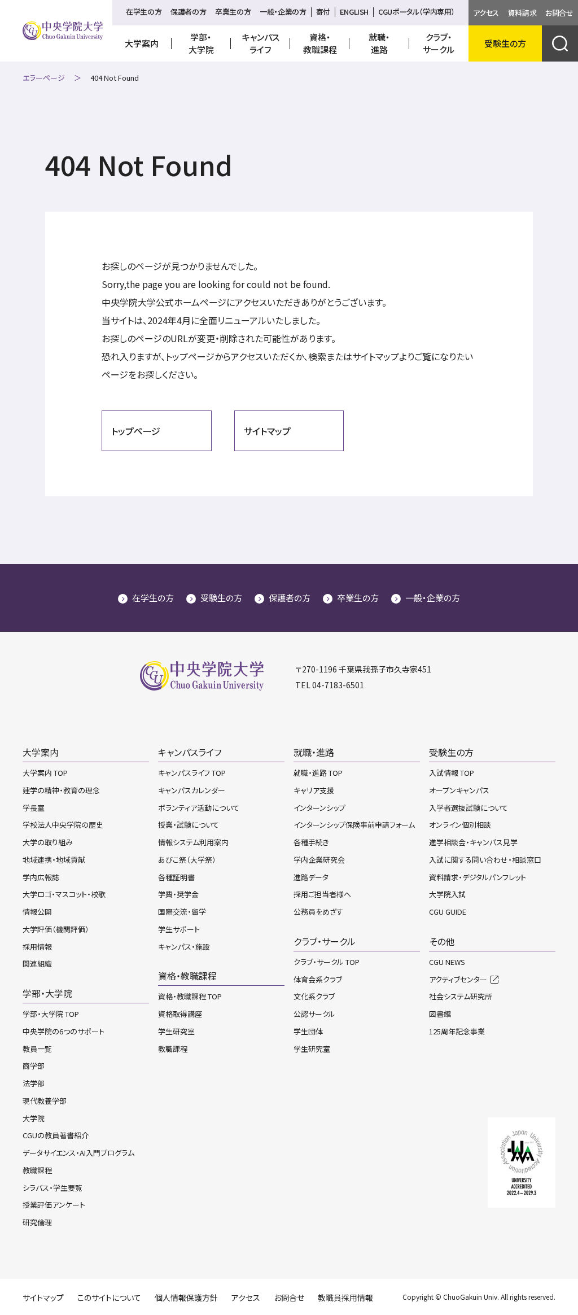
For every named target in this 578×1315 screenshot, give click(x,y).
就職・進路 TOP (318, 772)
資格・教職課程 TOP (190, 996)
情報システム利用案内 (193, 842)
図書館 (440, 1013)
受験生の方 (221, 598)
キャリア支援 (314, 790)
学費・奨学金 (178, 894)
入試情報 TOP (451, 772)
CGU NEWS (447, 961)
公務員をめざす (318, 911)
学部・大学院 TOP (51, 1013)
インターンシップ (319, 807)
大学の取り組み (48, 842)
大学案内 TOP (45, 772)
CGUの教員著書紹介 (56, 1135)
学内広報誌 (41, 877)
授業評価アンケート (54, 1204)
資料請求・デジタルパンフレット (477, 877)
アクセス (485, 12)
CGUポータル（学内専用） (416, 11)
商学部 (34, 1065)
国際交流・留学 (182, 911)
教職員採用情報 (345, 1297)
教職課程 (37, 1170)
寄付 (323, 11)
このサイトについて (109, 1297)
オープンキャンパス (459, 790)
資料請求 (522, 12)
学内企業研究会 (319, 859)
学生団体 (308, 1031)
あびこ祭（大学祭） (187, 859)
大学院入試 (447, 894)
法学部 (34, 1083)
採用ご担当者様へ (322, 894)
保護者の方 (188, 11)
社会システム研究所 (460, 996)
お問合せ (559, 12)
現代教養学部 (45, 1100)
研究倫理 (37, 1222)
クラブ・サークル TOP (327, 961)
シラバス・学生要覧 (52, 1187)
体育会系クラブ (318, 979)
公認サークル (314, 1013)
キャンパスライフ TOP (192, 772)
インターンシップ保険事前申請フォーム (354, 824)
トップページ (135, 431)
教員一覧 (37, 1048)
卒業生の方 (233, 11)
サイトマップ (267, 431)
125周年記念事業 (457, 1031)
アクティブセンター (458, 979)
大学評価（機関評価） (56, 929)
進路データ (311, 877)
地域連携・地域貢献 (54, 859)
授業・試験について (188, 824)
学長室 (34, 807)
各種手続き (311, 842)
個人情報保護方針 (186, 1297)
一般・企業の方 (283, 11)
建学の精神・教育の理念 (61, 790)
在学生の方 (143, 11)
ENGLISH (354, 11)
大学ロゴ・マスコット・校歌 (64, 894)
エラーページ (44, 77)
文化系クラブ (314, 996)
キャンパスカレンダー (191, 790)
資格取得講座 (180, 1013)
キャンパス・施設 (184, 946)
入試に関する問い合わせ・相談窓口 (485, 859)
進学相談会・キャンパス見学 (473, 842)
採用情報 (37, 946)
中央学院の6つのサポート (63, 1031)
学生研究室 (176, 1031)
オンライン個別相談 (460, 824)
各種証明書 (176, 877)
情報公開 (37, 911)
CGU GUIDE (447, 911)
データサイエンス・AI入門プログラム (78, 1152)
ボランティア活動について (198, 807)
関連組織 (37, 963)
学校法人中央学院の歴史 (63, 824)
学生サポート (179, 929)
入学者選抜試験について (468, 807)
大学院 (34, 1118)
